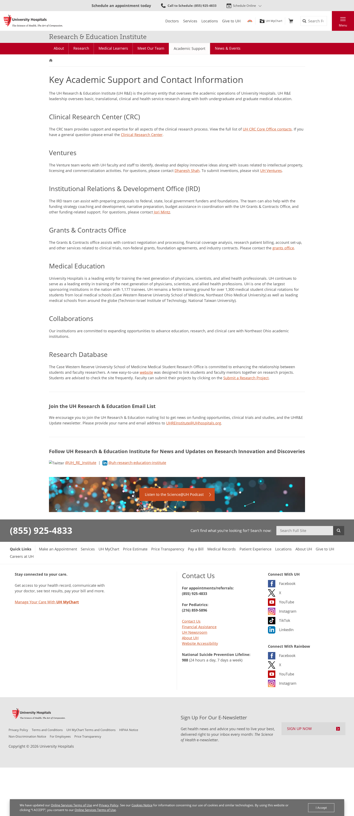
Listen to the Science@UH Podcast (174, 494)
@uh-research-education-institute (137, 462)
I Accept (321, 808)
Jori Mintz (162, 212)
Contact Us (191, 621)
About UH (190, 637)
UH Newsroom (194, 632)
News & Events (228, 48)
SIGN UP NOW (299, 728)
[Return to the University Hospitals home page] (33, 21)
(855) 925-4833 (41, 530)
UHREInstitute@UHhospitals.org (193, 423)
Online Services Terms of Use (71, 805)
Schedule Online (244, 5)
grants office (283, 247)
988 (185, 660)
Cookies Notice (142, 805)
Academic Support (189, 48)
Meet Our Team (150, 48)
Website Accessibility (200, 643)
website (146, 372)
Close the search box (329, 21)
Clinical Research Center (141, 134)
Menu (343, 25)
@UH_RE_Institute (80, 462)
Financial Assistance (199, 626)
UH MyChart (274, 21)
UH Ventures (271, 170)
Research (81, 48)
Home (51, 60)
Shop (291, 21)
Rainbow (250, 21)
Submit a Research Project (246, 377)
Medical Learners (113, 48)
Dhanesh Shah (187, 170)
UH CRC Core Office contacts (267, 129)
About (59, 48)
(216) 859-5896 (194, 610)
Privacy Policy (108, 805)
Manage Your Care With (47, 601)
